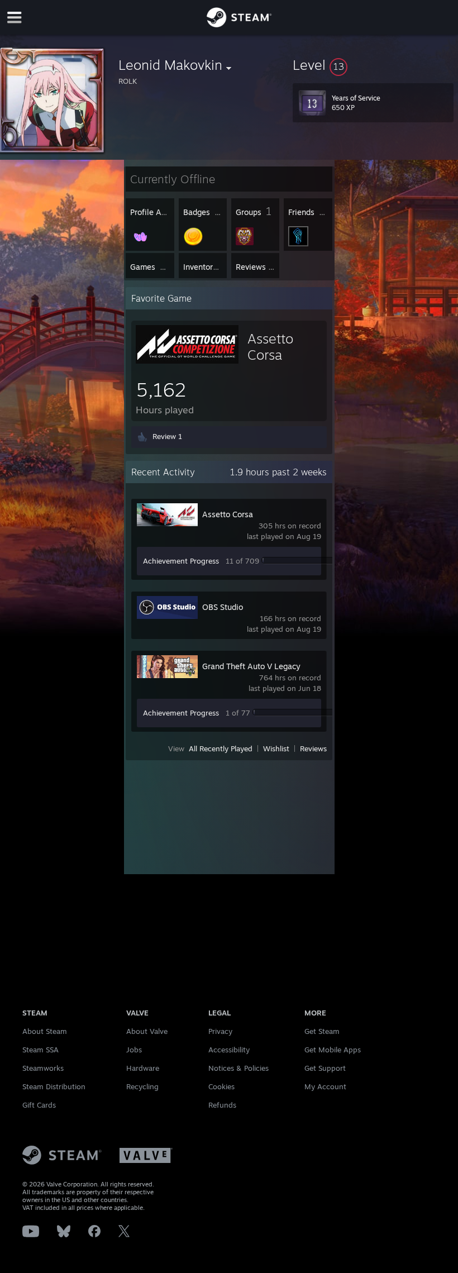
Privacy (220, 1031)
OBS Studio (222, 607)
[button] (373, 65)
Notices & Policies (238, 1068)
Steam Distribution (53, 1086)
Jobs (134, 1049)
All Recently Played (220, 748)
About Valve (147, 1031)
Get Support (325, 1068)
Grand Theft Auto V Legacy (251, 666)
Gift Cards (39, 1104)
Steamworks (43, 1068)
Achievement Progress (181, 560)
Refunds (222, 1104)
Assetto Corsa (227, 514)
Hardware (142, 1068)
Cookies (221, 1086)
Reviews (313, 748)
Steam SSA (40, 1049)
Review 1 (167, 436)
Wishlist (276, 748)
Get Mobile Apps (332, 1049)
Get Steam (322, 1031)
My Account (325, 1086)
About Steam (44, 1031)
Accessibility (229, 1049)
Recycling (142, 1086)
